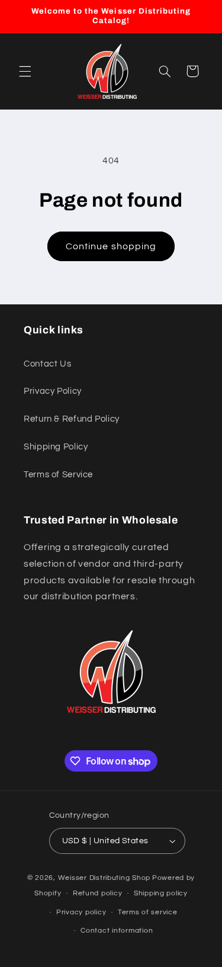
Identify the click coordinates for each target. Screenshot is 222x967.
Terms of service (148, 912)
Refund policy (98, 893)
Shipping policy (161, 893)
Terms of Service (58, 474)
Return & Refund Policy (72, 419)
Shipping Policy (56, 446)
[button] (24, 71)
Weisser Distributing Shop (104, 878)
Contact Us (47, 363)
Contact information (117, 930)
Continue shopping (111, 246)
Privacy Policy (53, 391)
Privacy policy (81, 912)
